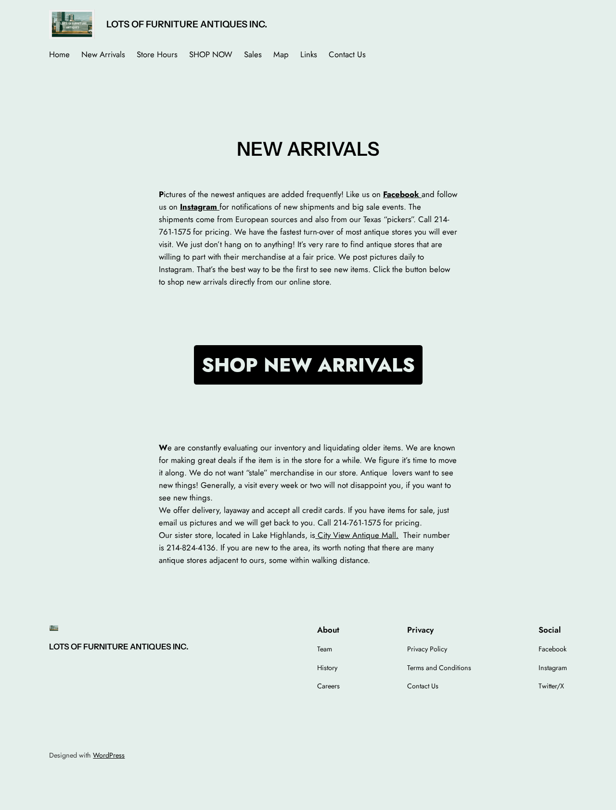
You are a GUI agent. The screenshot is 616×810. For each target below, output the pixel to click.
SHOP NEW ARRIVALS (308, 365)
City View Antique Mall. (356, 535)
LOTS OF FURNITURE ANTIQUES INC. (186, 24)
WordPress (109, 755)
